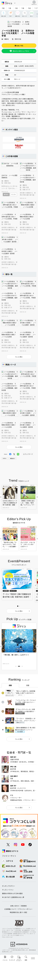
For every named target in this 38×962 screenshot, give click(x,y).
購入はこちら (19, 46)
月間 (27, 685)
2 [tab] (17, 666)
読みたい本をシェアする (21, 51)
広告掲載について (10, 909)
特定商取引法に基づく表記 (18, 912)
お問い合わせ (14, 906)
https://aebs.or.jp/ (7, 937)
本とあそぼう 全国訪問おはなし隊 (13, 897)
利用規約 (24, 906)
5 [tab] (22, 666)
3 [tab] (19, 666)
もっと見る (19, 739)
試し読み (13, 194)
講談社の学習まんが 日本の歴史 (12, 893)
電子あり (6, 194)
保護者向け (12, 458)
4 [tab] (20, 666)
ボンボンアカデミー (8, 886)
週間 (10, 685)
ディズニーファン (7, 890)
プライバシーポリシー (25, 909)
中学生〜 (5, 458)
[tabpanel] (19, 646)
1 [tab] (15, 666)
